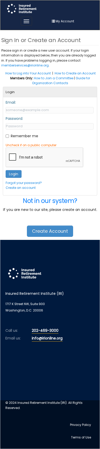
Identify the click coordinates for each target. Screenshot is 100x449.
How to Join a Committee (53, 78)
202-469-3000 (45, 330)
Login (13, 174)
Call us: (11, 330)
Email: (11, 102)
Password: (14, 118)
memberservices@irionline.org (25, 65)
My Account (64, 21)
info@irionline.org (47, 338)
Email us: (13, 338)
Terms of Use (81, 437)
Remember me (24, 136)
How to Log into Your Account (28, 73)
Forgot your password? (24, 183)
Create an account (21, 188)
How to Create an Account (75, 73)
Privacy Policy (80, 425)
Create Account (50, 231)
